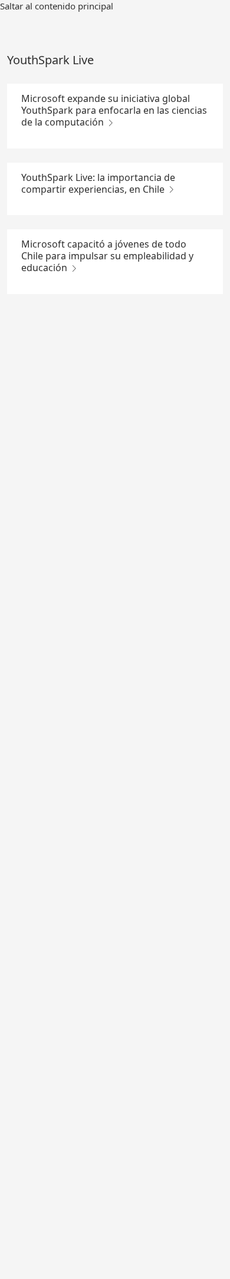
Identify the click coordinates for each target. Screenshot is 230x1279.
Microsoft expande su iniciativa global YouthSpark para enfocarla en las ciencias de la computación (114, 110)
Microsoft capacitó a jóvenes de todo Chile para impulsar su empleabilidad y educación (107, 256)
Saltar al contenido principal (56, 6)
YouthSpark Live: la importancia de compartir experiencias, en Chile (98, 183)
